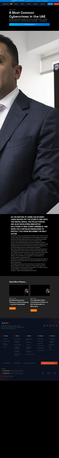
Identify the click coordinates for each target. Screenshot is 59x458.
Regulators (36, 3)
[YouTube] (56, 325)
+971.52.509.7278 (17, 363)
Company (16, 3)
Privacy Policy (43, 373)
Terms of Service (48, 373)
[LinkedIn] (44, 325)
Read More (12, 308)
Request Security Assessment (48, 363)
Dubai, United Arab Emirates (30, 363)
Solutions (29, 3)
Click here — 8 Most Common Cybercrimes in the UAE (23, 270)
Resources (43, 3)
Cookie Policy (55, 373)
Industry (22, 3)
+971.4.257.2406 (6, 363)
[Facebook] (53, 325)
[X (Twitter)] (47, 325)
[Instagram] (50, 325)
